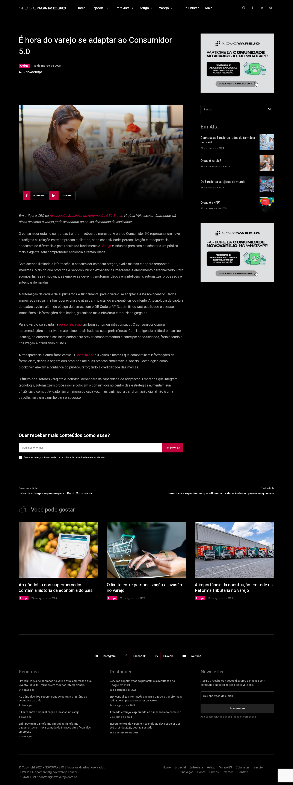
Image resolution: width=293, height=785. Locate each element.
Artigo (24, 65)
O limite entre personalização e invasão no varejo (144, 588)
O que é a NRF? (211, 202)
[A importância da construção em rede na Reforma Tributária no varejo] (234, 550)
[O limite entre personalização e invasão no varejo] (146, 550)
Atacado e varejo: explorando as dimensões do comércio (145, 712)
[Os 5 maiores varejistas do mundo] (267, 184)
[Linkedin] (261, 8)
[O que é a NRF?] (267, 204)
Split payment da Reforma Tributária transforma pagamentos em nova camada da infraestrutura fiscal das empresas (55, 727)
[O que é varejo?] (267, 163)
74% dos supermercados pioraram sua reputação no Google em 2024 (142, 683)
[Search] (269, 109)
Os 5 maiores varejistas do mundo (223, 182)
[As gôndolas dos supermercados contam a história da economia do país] (58, 550)
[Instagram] (243, 8)
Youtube (196, 656)
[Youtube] (270, 8)
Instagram (109, 656)
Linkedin (168, 656)
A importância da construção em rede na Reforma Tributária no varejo (234, 588)
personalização (70, 324)
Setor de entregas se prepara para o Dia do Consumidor (55, 493)
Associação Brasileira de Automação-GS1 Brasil (86, 215)
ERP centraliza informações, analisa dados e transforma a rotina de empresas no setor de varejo (146, 699)
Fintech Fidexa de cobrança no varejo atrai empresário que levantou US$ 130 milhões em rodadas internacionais (55, 683)
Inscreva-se (173, 447)
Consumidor (85, 355)
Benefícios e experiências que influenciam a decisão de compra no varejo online (221, 493)
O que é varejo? (211, 161)
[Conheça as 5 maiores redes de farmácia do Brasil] (267, 142)
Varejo (106, 246)
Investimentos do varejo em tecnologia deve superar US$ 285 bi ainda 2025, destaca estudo (145, 726)
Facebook (139, 656)
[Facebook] (252, 8)
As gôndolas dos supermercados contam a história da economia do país (56, 588)
